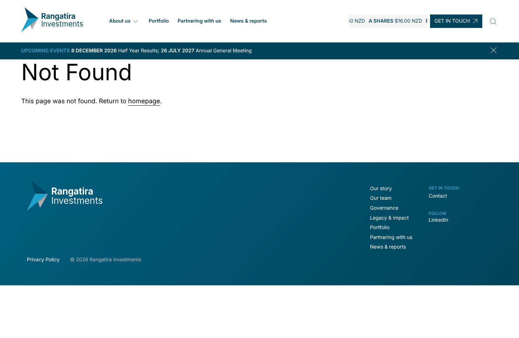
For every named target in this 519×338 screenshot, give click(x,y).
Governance (384, 208)
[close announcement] (495, 51)
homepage (144, 101)
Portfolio (158, 21)
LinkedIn (438, 220)
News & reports (248, 21)
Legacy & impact (389, 218)
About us (120, 21)
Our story (381, 189)
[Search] (493, 21)
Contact (438, 196)
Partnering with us (199, 21)
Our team (381, 198)
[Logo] (52, 30)
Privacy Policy (43, 260)
